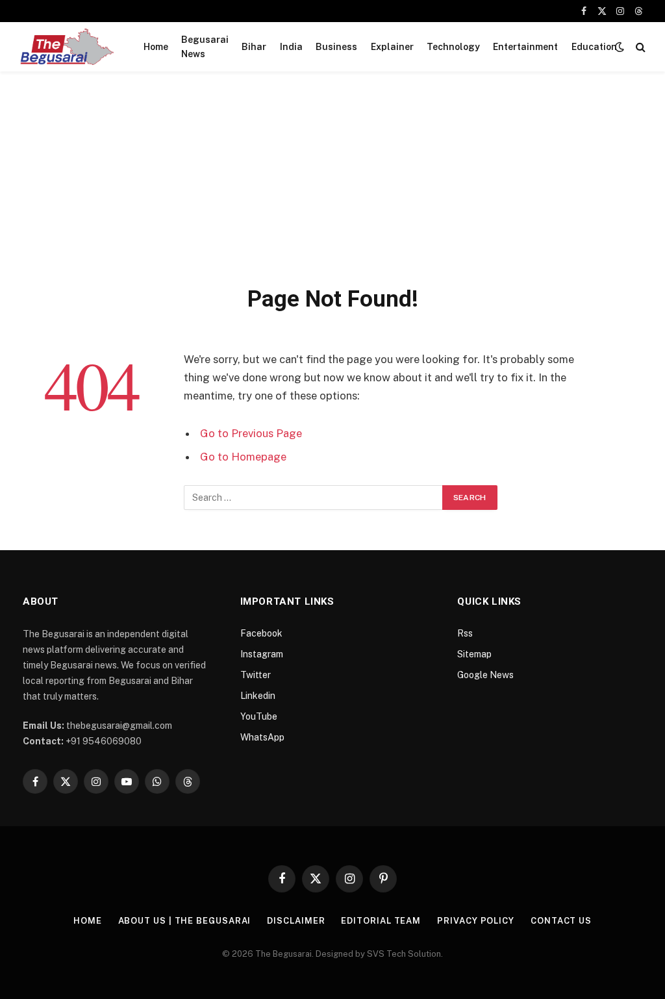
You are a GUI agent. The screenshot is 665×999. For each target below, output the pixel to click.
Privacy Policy (475, 921)
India (291, 47)
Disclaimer (296, 921)
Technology (453, 47)
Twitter (255, 675)
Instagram (261, 654)
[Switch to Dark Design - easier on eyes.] (619, 47)
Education (594, 47)
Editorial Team (381, 921)
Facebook (261, 633)
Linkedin (257, 695)
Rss (465, 633)
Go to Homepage (243, 456)
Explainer (392, 47)
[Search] (639, 47)
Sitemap (474, 654)
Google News (485, 675)
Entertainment (525, 47)
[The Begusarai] (66, 46)
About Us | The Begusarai (184, 921)
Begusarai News (205, 46)
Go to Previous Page (251, 433)
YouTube (258, 716)
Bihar (254, 47)
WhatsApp (262, 737)
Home (156, 47)
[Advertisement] (332, 187)
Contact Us (561, 921)
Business (336, 47)
